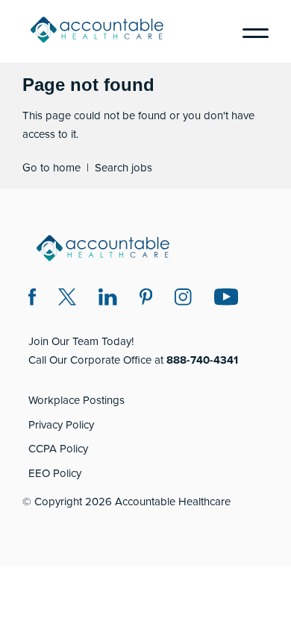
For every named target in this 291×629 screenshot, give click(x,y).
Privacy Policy (61, 425)
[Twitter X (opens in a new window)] (67, 299)
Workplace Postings (76, 400)
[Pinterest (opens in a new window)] (146, 299)
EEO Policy (54, 473)
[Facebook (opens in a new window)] (32, 299)
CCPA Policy (58, 448)
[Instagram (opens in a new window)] (183, 299)
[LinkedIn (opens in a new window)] (107, 299)
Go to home (51, 167)
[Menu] (250, 31)
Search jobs (123, 167)
